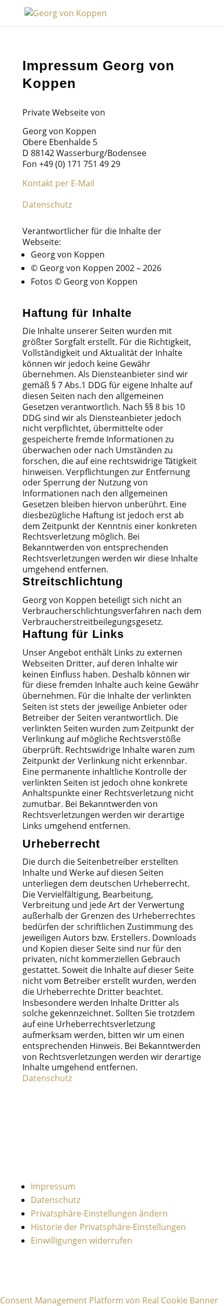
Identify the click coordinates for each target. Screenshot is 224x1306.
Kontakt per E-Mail (58, 183)
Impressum (53, 1186)
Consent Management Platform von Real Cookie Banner (109, 1300)
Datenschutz (47, 204)
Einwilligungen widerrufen (81, 1240)
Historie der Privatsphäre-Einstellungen (108, 1227)
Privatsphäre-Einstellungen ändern (99, 1213)
